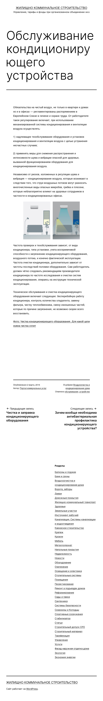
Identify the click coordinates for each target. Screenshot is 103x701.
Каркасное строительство (69, 528)
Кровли (59, 536)
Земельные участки (66, 510)
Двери (58, 493)
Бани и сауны (62, 476)
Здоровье (60, 506)
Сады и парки (62, 597)
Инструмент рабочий (66, 515)
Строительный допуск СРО (70, 627)
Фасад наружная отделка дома (72, 648)
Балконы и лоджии (65, 472)
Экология (60, 653)
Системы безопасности (68, 605)
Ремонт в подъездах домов (70, 588)
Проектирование (64, 584)
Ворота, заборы (63, 489)
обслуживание (71, 391)
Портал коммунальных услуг (33, 388)
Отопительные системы (68, 575)
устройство (84, 391)
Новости (59, 558)
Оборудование (63, 562)
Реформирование (64, 592)
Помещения (61, 579)
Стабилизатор (62, 618)
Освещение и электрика (68, 571)
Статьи (59, 622)
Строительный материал (68, 631)
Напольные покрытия (67, 549)
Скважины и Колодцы (67, 610)
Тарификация (62, 635)
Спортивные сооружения (69, 614)
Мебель (59, 541)
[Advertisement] (51, 349)
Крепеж (59, 532)
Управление (61, 640)
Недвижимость (63, 553)
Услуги (58, 644)
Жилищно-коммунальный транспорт (75, 502)
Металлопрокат (63, 545)
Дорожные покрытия (66, 498)
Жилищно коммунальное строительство (51, 8)
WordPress (32, 689)
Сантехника (61, 601)
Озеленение (61, 566)
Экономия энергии (65, 657)
